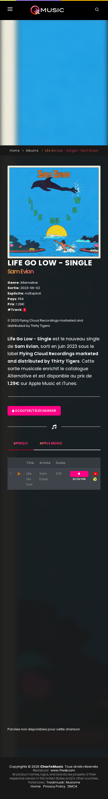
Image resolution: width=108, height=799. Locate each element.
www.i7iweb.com (63, 770)
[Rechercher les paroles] (95, 479)
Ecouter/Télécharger (35, 411)
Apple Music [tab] (51, 443)
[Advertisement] (54, 83)
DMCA (72, 786)
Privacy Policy (54, 786)
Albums (32, 150)
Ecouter (79, 474)
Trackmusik (55, 782)
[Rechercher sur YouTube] (95, 473)
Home (14, 150)
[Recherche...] (97, 10)
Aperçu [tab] (21, 443)
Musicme (73, 782)
